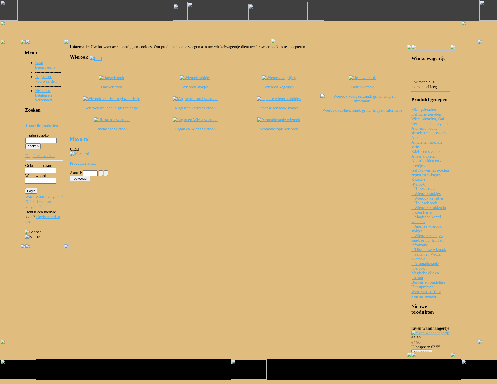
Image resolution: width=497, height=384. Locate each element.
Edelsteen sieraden (426, 151)
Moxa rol (80, 139)
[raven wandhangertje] (430, 332)
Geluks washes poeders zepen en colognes (430, 172)
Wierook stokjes (426, 193)
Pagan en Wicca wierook (426, 256)
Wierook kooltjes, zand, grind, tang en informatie (427, 240)
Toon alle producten (41, 125)
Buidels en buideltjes (428, 282)
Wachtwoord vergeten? (44, 196)
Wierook (418, 184)
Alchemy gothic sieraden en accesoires (429, 130)
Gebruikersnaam (38, 165)
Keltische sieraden (426, 114)
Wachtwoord (35, 175)
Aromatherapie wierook (425, 265)
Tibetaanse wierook (428, 249)
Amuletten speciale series (426, 144)
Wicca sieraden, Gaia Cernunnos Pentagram (429, 121)
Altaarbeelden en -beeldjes (426, 163)
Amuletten (419, 137)
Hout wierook (424, 203)
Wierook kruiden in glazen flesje (428, 209)
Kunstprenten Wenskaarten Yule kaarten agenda (426, 291)
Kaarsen (418, 179)
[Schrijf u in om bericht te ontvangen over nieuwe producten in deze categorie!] (96, 57)
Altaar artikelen (423, 156)
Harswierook (423, 189)
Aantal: (76, 173)
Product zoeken (38, 135)
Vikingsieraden (423, 109)
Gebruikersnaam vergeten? (38, 204)
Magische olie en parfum (425, 275)
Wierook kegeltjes (427, 198)
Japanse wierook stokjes (426, 228)
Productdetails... (83, 163)
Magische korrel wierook (426, 219)
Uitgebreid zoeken (40, 155)
